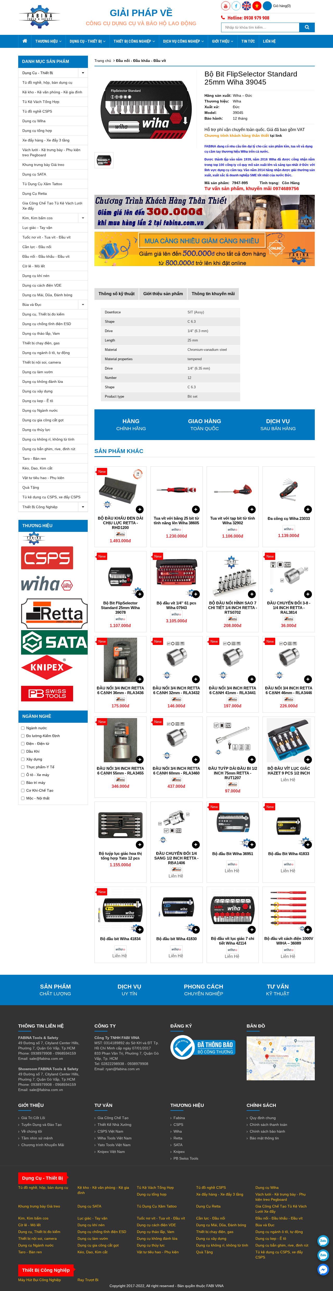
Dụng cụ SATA (34, 174)
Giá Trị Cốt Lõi (33, 1118)
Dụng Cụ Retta (34, 193)
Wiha (178, 1131)
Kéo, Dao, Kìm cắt (37, 468)
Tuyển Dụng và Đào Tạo (41, 1124)
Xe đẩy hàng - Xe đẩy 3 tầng (45, 140)
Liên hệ (269, 41)
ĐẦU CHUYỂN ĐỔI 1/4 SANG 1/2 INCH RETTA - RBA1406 (176, 858)
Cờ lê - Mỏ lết (33, 266)
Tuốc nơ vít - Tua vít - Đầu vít (46, 237)
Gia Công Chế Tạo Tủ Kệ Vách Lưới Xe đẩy (52, 205)
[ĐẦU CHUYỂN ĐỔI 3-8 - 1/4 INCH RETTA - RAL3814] (289, 574)
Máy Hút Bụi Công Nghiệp (39, 1280)
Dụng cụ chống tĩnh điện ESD (46, 324)
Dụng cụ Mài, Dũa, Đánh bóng (47, 295)
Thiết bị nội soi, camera (41, 362)
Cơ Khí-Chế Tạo (39, 790)
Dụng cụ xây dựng (37, 391)
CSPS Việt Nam (110, 1131)
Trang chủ (102, 61)
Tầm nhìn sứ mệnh (37, 1138)
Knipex (179, 1152)
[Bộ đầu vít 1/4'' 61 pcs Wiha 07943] (176, 574)
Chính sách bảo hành (267, 1131)
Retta (178, 1138)
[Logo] (39, 17)
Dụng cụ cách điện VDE (41, 285)
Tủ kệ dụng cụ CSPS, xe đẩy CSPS (51, 497)
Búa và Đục (31, 304)
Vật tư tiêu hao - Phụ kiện (43, 478)
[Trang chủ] (24, 41)
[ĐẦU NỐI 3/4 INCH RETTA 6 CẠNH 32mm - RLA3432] (176, 659)
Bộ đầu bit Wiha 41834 (120, 939)
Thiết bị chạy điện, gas (41, 343)
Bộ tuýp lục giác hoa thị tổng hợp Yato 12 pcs (120, 855)
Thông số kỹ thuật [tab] (117, 294)
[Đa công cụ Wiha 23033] (289, 490)
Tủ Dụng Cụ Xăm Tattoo (42, 184)
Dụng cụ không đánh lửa (42, 381)
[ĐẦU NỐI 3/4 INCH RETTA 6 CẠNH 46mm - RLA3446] (289, 659)
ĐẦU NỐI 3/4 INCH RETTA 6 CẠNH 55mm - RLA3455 (120, 770)
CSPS (178, 1124)
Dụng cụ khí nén (35, 276)
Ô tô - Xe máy (37, 775)
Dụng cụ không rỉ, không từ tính (48, 439)
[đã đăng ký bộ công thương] (202, 1047)
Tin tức (248, 41)
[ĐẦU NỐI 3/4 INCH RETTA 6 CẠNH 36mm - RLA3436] (120, 659)
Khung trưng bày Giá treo (43, 165)
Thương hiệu (46, 41)
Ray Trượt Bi (88, 1280)
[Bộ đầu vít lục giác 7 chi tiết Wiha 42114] (233, 910)
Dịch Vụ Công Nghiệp (181, 41)
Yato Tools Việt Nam (114, 1145)
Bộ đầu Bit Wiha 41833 (288, 853)
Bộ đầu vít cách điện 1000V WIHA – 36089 (288, 940)
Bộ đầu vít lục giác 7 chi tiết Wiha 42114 (232, 940)
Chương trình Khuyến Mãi (42, 1145)
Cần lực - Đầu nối (36, 247)
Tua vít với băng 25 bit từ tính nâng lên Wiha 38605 (176, 520)
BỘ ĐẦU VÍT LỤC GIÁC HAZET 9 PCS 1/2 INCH (288, 770)
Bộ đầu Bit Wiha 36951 (232, 853)
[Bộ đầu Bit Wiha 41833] (289, 825)
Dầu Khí (33, 751)
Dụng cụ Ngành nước (40, 410)
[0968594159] (323, 1255)
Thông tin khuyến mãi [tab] (213, 294)
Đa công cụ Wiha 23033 (289, 518)
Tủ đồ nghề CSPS (37, 111)
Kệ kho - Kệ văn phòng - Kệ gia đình (52, 92)
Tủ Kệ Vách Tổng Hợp (40, 102)
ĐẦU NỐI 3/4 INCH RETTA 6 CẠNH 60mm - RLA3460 (176, 770)
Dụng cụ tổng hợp (37, 130)
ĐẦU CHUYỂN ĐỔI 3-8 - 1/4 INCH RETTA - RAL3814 (288, 608)
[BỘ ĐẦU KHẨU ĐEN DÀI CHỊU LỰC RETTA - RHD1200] (120, 490)
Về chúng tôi (31, 1131)
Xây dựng (34, 759)
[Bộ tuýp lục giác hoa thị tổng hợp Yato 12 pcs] (120, 825)
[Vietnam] (256, 5)
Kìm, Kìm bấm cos (37, 218)
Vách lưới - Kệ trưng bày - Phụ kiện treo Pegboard (51, 152)
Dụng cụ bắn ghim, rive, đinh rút (48, 449)
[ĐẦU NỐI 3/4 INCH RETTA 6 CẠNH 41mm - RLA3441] (233, 659)
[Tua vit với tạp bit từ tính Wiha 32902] (233, 490)
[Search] (307, 27)
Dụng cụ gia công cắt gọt (42, 420)
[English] (246, 5)
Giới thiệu (220, 41)
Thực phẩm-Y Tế (40, 767)
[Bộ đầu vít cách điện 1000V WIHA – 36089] (289, 910)
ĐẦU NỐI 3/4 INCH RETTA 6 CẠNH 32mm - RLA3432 (176, 690)
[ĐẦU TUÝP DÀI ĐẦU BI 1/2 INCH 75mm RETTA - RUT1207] (233, 740)
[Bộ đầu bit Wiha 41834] (120, 910)
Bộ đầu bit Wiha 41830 (176, 939)
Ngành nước (36, 728)
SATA (178, 1145)
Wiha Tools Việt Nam (115, 1138)
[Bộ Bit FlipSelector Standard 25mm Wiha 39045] (104, 160)
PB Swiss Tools (186, 1158)
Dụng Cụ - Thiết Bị (86, 41)
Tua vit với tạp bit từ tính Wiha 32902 (232, 520)
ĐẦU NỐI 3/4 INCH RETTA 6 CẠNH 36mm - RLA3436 (120, 690)
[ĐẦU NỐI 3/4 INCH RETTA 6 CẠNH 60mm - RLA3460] (176, 740)
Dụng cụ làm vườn (37, 372)
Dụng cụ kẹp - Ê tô (37, 401)
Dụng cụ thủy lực (36, 430)
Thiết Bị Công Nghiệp (132, 41)
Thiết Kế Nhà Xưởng (114, 1124)
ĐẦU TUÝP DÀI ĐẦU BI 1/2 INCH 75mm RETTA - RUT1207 (232, 773)
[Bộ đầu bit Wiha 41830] (176, 910)
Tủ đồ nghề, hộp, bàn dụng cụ (47, 82)
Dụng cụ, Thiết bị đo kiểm (43, 314)
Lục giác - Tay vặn (37, 227)
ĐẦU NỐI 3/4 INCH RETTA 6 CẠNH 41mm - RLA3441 (232, 690)
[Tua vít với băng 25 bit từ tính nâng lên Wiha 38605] (176, 490)
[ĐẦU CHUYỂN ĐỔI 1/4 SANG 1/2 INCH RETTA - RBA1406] (176, 825)
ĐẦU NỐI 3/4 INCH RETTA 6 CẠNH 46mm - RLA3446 (288, 690)
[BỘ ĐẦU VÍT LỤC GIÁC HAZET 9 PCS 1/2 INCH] (289, 740)
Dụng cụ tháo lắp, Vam (41, 333)
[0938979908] (323, 1241)
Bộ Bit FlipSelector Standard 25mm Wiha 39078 (120, 608)
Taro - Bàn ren (34, 458)
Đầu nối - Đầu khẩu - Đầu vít (45, 256)
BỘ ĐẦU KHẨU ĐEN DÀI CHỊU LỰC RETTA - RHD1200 (120, 523)
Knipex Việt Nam (111, 1152)
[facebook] (323, 1269)
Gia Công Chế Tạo (113, 1118)
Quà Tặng (30, 487)
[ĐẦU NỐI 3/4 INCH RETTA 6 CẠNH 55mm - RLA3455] (120, 740)
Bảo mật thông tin (264, 1138)
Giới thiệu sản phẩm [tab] (163, 294)
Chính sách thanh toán (268, 1124)
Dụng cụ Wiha (34, 121)
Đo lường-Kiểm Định (43, 736)
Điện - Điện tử (37, 743)
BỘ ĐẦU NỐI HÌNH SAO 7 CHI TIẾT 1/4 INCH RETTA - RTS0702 (232, 608)
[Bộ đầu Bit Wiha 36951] (233, 825)
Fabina (179, 1118)
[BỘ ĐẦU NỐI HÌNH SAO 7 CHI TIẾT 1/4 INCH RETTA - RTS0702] (233, 574)
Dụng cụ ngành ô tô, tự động (46, 353)
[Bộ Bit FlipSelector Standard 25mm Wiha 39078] (120, 574)
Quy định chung (263, 1118)
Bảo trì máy (35, 782)
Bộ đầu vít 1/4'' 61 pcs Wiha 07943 (176, 605)
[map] (281, 1058)
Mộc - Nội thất (37, 798)
